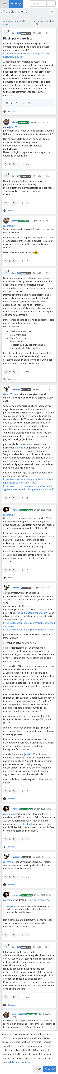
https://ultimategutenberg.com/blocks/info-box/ (28, 629)
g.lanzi (14, 122)
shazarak (15, 389)
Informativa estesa (20, 1062)
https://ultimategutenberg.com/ (31, 613)
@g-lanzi (19, 447)
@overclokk (9, 862)
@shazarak (9, 814)
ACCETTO (50, 1069)
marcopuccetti (18, 1014)
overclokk (16, 510)
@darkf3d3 (14, 127)
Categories (22, 13)
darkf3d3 (15, 33)
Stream (4, 13)
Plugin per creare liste (38, 900)
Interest (12, 13)
